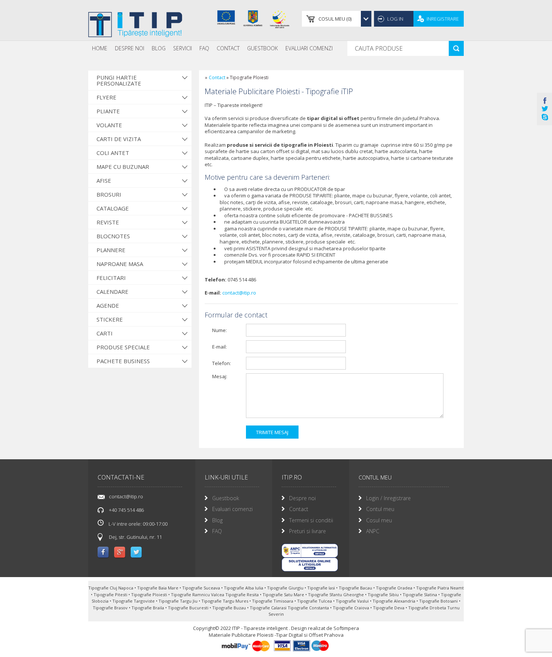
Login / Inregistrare (388, 498)
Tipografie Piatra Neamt (440, 588)
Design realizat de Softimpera (325, 628)
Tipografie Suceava (201, 588)
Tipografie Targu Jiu (178, 601)
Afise (104, 180)
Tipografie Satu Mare (283, 594)
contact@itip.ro (239, 292)
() (334, 18)
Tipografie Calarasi (269, 607)
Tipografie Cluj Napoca (111, 588)
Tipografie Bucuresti (189, 607)
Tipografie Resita (242, 594)
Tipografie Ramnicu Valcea (198, 594)
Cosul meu (379, 520)
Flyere (106, 97)
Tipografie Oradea (394, 588)
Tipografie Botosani (439, 601)
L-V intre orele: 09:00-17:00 (137, 523)
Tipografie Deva (389, 607)
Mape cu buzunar (123, 166)
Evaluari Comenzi (309, 48)
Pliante (108, 111)
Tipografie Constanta (309, 607)
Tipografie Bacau (356, 588)
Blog (159, 48)
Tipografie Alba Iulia (244, 588)
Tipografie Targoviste (134, 601)
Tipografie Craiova (351, 607)
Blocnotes (113, 236)
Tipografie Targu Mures (225, 601)
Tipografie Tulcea (315, 601)
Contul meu (380, 509)
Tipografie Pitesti (111, 594)
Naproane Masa (120, 264)
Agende (108, 305)
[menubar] (212, 48)
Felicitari (111, 277)
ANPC (372, 531)
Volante (109, 125)
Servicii (182, 48)
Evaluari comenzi (232, 509)
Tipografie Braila (148, 607)
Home (99, 48)
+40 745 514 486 (126, 510)
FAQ (204, 48)
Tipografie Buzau (229, 607)
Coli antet (113, 152)
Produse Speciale (123, 347)
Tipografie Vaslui (353, 601)
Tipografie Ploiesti (149, 594)
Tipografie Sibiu (384, 594)
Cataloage (113, 208)
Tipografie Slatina (420, 594)
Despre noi (129, 48)
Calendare (112, 291)
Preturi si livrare (307, 531)
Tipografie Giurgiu (286, 588)
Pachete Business (123, 361)
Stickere (110, 319)
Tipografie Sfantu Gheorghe (336, 594)
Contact (228, 48)
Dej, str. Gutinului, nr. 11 (135, 537)
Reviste (108, 222)
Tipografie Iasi (321, 588)
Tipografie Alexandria (394, 601)
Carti (105, 333)
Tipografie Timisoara (273, 601)
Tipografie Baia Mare (158, 588)
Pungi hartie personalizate (119, 80)
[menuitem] (99, 48)
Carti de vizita (119, 139)
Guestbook (262, 48)
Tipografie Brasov (111, 607)
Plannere (111, 250)
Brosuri (109, 194)
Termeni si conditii (311, 520)
